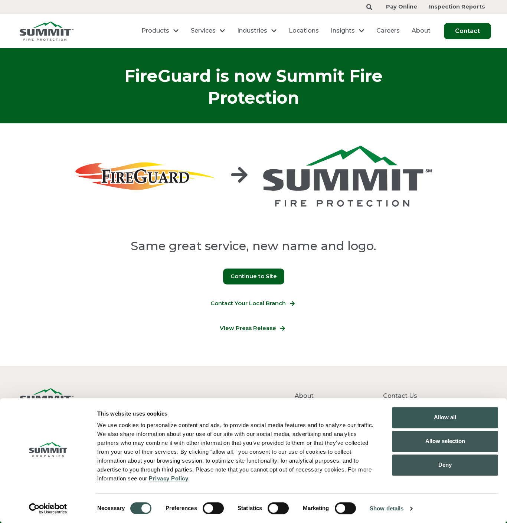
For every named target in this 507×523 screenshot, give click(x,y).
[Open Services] (222, 30)
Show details (386, 508)
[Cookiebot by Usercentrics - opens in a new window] (48, 508)
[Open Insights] (361, 30)
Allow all (445, 417)
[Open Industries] (274, 30)
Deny (445, 465)
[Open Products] (176, 30)
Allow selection (445, 441)
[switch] (213, 508)
